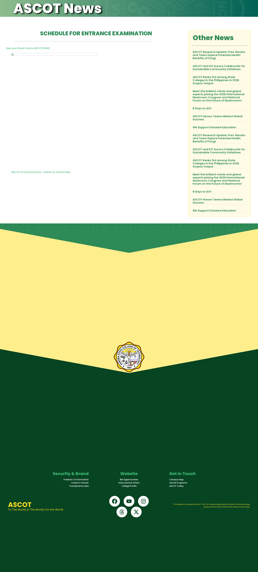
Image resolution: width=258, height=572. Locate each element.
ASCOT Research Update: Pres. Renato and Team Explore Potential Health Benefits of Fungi (219, 55)
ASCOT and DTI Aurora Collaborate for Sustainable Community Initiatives (219, 67)
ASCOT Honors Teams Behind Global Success (218, 117)
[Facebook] (114, 501)
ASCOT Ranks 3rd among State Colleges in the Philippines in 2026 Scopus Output (216, 80)
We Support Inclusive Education (214, 127)
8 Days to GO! (202, 108)
